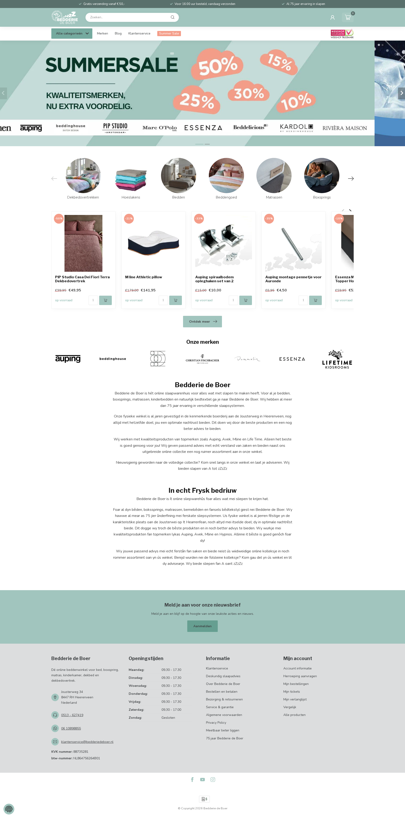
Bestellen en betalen (221, 691)
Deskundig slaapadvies (223, 676)
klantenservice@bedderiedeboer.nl (87, 742)
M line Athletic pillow (143, 277)
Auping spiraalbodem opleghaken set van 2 (214, 279)
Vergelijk (289, 707)
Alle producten (294, 715)
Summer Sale (169, 33)
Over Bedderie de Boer (223, 684)
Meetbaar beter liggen (222, 730)
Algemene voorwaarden (224, 715)
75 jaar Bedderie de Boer (224, 738)
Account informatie (297, 668)
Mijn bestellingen (296, 684)
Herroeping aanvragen (300, 676)
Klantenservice (139, 33)
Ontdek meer (199, 321)
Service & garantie (220, 707)
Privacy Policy (216, 722)
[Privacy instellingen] (9, 809)
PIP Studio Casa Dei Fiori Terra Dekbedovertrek (82, 279)
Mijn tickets (291, 691)
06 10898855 (71, 728)
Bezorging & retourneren (224, 699)
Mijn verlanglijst (295, 699)
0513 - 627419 (72, 715)
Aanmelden (202, 626)
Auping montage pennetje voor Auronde (293, 279)
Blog (118, 33)
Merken (102, 33)
